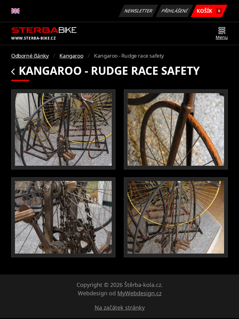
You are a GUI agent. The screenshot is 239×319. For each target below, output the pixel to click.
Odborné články (30, 55)
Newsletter (138, 11)
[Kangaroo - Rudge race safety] (63, 129)
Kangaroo (71, 55)
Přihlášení (174, 11)
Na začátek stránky (120, 307)
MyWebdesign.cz (139, 293)
